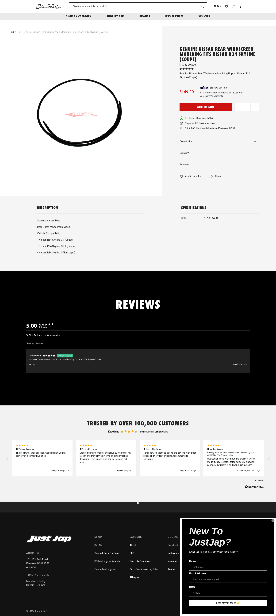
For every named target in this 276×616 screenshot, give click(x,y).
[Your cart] (241, 6)
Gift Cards (100, 545)
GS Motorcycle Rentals (107, 561)
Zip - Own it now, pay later (144, 569)
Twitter (172, 569)
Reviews (184, 164)
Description (186, 141)
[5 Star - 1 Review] (219, 69)
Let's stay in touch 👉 (228, 603)
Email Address (198, 573)
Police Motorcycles (105, 569)
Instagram (173, 553)
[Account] (234, 6)
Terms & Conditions (140, 561)
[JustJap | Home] (48, 6)
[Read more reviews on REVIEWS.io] (254, 487)
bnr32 (13, 32)
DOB (192, 587)
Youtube (172, 561)
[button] (7, 458)
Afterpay (134, 577)
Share (218, 176)
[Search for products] (202, 6)
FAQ (132, 553)
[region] (138, 458)
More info (218, 96)
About (133, 545)
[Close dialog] (273, 520)
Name (192, 561)
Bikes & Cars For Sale (106, 553)
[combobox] (138, 6)
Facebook (173, 545)
